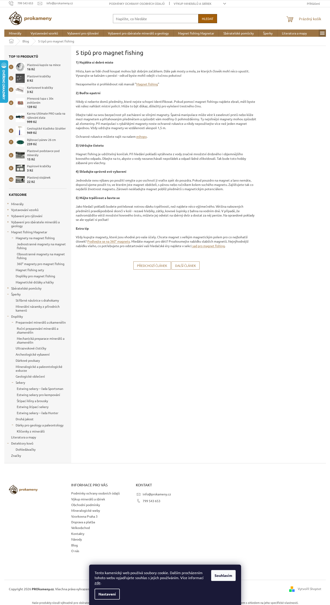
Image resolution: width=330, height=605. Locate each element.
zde (97, 582)
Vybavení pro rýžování (26, 216)
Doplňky (17, 316)
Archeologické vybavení (33, 354)
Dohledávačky (26, 449)
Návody (76, 539)
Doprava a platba (83, 522)
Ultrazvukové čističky (31, 348)
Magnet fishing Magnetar (29, 232)
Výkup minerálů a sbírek (192, 3)
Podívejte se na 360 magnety (108, 241)
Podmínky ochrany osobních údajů (137, 3)
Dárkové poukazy (28, 360)
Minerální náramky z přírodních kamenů (38, 308)
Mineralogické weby (85, 510)
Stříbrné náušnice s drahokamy (37, 300)
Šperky (16, 294)
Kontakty (77, 533)
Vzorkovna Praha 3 (84, 516)
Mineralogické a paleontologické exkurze (39, 368)
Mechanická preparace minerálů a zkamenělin (40, 340)
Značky (16, 455)
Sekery (20, 382)
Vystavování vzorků (25, 210)
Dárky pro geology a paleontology (40, 425)
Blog (74, 545)
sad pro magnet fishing (208, 246)
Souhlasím (223, 575)
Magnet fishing (147, 84)
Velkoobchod (80, 528)
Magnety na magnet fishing (35, 238)
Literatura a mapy (23, 437)
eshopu (141, 136)
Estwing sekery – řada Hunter (37, 413)
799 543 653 (151, 501)
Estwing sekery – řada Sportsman (40, 388)
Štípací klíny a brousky (32, 401)
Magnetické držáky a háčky (35, 282)
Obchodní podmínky (85, 505)
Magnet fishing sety (30, 270)
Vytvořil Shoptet (309, 589)
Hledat (207, 19)
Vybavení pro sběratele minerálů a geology (35, 224)
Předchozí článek (152, 265)
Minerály (17, 204)
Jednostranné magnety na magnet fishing (41, 246)
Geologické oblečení (30, 376)
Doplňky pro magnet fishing (35, 276)
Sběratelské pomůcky (26, 288)
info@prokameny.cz (157, 494)
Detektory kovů (22, 443)
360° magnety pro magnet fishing (40, 264)
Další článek (185, 265)
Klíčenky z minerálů (31, 431)
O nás (75, 551)
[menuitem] (15, 33)
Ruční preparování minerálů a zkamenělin (37, 330)
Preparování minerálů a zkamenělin (41, 322)
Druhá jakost (25, 419)
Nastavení (107, 594)
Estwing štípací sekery (33, 407)
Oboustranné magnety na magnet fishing (41, 256)
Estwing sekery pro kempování (38, 395)
